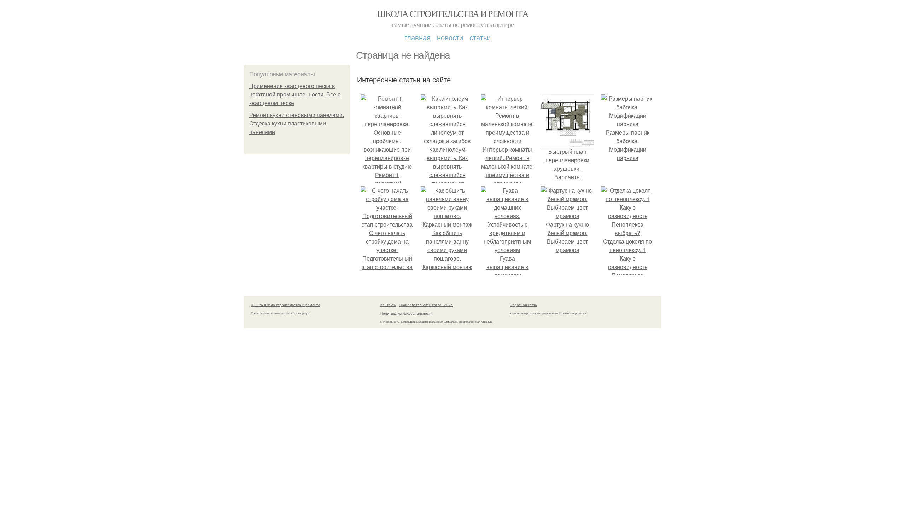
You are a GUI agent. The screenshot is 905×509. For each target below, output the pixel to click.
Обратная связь (523, 304)
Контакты (388, 304)
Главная (417, 37)
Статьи (480, 37)
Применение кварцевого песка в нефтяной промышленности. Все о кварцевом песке (295, 94)
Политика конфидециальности (406, 313)
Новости (450, 37)
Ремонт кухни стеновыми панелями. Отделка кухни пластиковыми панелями (296, 123)
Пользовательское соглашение (426, 304)
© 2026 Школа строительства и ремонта (285, 304)
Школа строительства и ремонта (453, 13)
